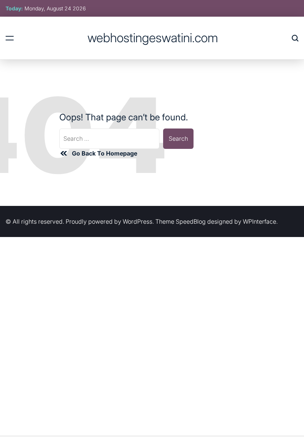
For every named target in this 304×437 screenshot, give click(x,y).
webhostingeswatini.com (152, 37)
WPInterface (259, 221)
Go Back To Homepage (104, 153)
